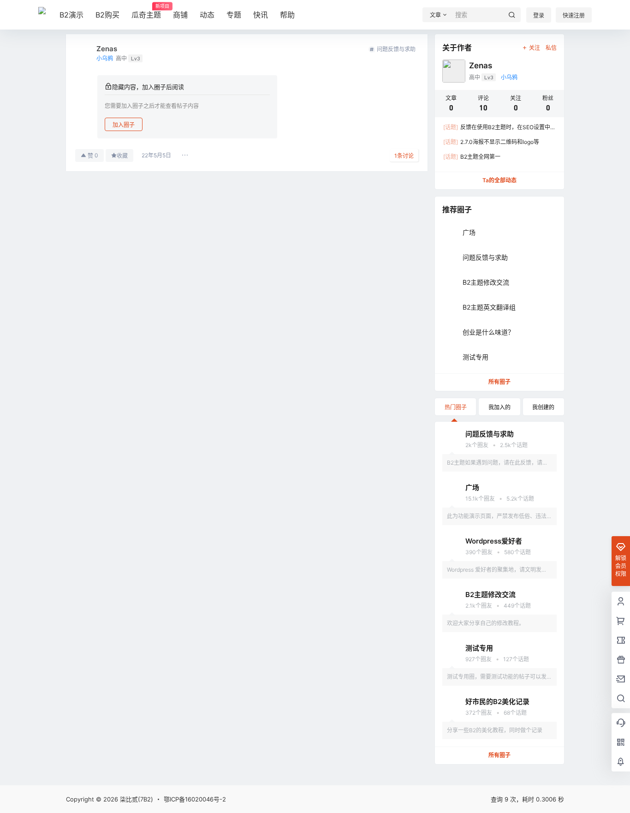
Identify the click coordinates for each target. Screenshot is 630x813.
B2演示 (71, 14)
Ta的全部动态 (499, 180)
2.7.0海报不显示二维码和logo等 (491, 141)
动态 (207, 14)
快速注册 (574, 15)
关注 (534, 47)
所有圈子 (499, 381)
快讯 (260, 14)
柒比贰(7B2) (135, 799)
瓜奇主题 (146, 11)
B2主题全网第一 (471, 156)
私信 (551, 47)
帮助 (287, 14)
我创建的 (543, 407)
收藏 (122, 155)
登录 (538, 15)
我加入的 (499, 407)
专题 (233, 14)
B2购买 (107, 14)
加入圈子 (124, 124)
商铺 (180, 14)
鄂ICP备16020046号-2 (195, 799)
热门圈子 (456, 407)
